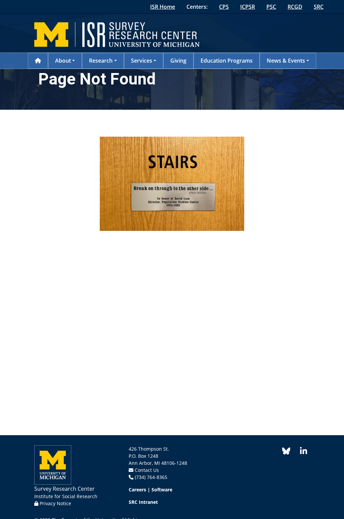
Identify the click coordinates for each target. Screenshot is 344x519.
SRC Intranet (143, 502)
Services (141, 60)
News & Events (286, 60)
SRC (319, 6)
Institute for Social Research (65, 496)
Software (162, 489)
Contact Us (147, 470)
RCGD (295, 6)
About (63, 60)
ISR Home (162, 6)
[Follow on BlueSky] (286, 452)
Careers (137, 489)
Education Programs (227, 60)
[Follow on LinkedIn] (300, 452)
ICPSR (247, 6)
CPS (224, 6)
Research (101, 60)
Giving (178, 60)
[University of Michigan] (52, 464)
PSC (271, 6)
